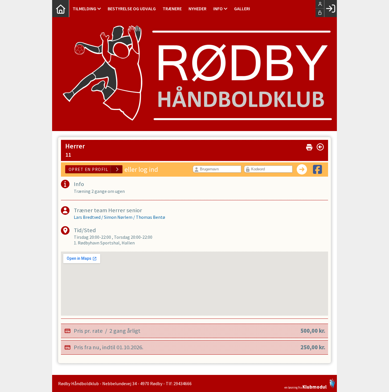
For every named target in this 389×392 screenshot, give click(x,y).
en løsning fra (305, 386)
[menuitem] (60, 8)
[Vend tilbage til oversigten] (320, 147)
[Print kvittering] (309, 146)
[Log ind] (330, 8)
